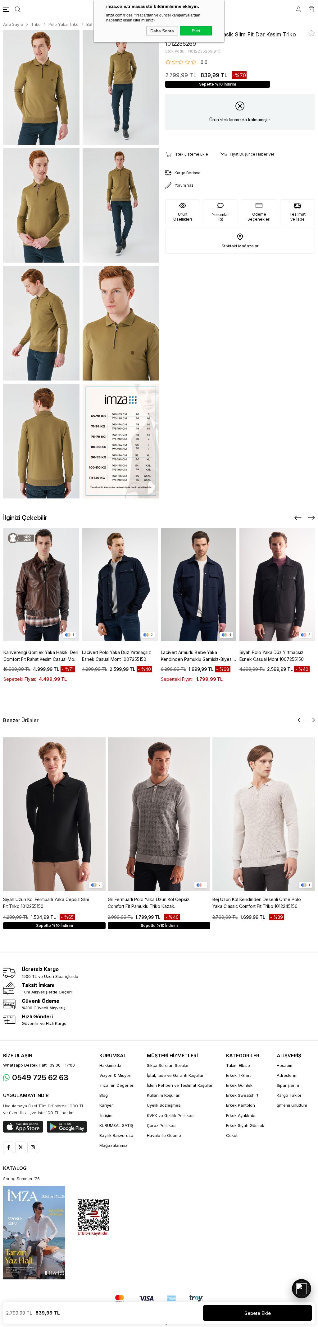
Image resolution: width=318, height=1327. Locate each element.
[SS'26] (34, 1232)
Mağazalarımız (113, 1145)
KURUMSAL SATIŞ (116, 1125)
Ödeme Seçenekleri (259, 217)
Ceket (232, 1135)
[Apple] (23, 1127)
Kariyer (106, 1105)
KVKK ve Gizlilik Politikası (170, 1115)
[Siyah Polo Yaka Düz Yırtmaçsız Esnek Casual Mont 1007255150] (277, 584)
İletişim (105, 1115)
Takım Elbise (238, 1065)
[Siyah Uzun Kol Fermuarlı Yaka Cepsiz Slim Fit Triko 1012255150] (54, 814)
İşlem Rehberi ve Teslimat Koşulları (180, 1085)
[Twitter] (20, 1147)
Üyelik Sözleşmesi (164, 1105)
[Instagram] (32, 1147)
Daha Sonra (162, 30)
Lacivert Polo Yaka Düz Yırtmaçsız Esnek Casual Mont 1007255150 (116, 656)
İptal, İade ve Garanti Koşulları (176, 1075)
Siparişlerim (288, 1085)
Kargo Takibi (289, 1095)
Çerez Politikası (161, 1125)
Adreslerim (287, 1075)
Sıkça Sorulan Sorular (168, 1065)
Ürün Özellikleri (182, 217)
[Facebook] (8, 1147)
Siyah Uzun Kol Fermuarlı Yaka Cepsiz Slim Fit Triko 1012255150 (46, 903)
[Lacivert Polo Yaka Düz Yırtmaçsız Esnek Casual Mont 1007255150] (120, 584)
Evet (196, 30)
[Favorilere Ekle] (311, 33)
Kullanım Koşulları (163, 1095)
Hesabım (285, 1065)
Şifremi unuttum (292, 1105)
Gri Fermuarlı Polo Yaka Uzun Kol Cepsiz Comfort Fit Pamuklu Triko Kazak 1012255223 (148, 903)
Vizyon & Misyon (115, 1075)
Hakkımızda (110, 1065)
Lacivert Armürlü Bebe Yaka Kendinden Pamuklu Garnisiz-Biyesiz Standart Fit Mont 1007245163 (198, 656)
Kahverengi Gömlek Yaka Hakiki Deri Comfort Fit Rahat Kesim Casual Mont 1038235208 (40, 656)
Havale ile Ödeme (164, 1135)
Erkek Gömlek (239, 1085)
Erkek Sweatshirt (242, 1095)
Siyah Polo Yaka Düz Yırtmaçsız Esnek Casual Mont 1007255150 (271, 656)
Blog (103, 1095)
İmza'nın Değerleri (116, 1085)
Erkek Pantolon (240, 1105)
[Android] (67, 1127)
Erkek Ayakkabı (240, 1115)
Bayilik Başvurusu (116, 1135)
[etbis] (93, 1217)
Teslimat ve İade (297, 217)
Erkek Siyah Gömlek (245, 1125)
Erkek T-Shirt (238, 1075)
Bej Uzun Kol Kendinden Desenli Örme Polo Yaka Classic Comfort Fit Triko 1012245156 (256, 903)
